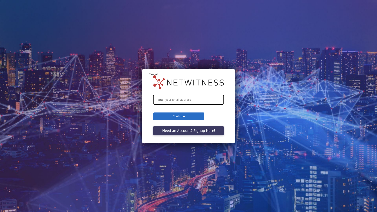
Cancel (153, 74)
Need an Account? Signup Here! (188, 130)
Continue (179, 116)
